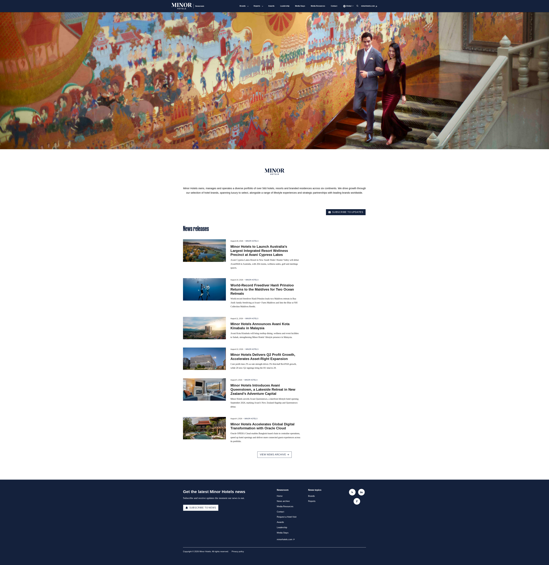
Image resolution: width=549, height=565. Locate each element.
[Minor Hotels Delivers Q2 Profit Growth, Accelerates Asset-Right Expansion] (204, 359)
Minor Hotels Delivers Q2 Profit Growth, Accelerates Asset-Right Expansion (262, 357)
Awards (271, 6)
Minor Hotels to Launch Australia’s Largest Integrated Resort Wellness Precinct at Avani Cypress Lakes (259, 251)
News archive (283, 501)
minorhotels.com (368, 6)
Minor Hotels (251, 241)
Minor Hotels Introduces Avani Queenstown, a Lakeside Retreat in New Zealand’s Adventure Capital (262, 389)
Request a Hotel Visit (286, 517)
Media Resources (318, 6)
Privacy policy (238, 551)
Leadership (284, 6)
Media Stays (300, 6)
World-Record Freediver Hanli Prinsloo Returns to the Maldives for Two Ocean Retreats (262, 289)
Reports (257, 6)
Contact (334, 6)
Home (280, 496)
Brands (243, 6)
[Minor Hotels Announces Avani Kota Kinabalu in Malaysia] (204, 328)
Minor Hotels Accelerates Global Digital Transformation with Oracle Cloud (262, 426)
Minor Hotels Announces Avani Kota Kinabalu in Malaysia (260, 326)
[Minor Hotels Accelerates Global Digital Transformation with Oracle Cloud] (204, 428)
